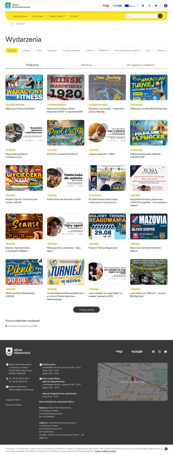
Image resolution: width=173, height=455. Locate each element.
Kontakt (74, 16)
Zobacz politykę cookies (105, 451)
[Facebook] (143, 5)
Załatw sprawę (20, 16)
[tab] (32, 66)
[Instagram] (149, 5)
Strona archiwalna (13, 404)
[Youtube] (156, 5)
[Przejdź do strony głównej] (18, 352)
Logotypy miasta (12, 399)
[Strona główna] (12, 23)
